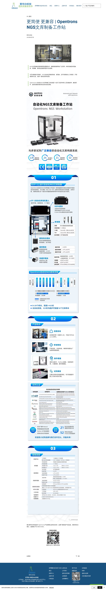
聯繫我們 (74, 571)
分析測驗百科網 (86, 576)
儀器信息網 (85, 573)
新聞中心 (51, 573)
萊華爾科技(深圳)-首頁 (54, 568)
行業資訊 (51, 578)
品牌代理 (51, 576)
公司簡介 (64, 571)
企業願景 (64, 576)
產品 (50, 571)
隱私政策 (51, 587)
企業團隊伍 (65, 578)
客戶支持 (74, 568)
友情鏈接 (84, 568)
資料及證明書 (66, 573)
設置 (94, 587)
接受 (100, 587)
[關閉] (104, 587)
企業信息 (64, 568)
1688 (83, 571)
